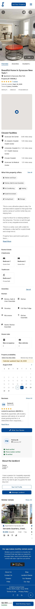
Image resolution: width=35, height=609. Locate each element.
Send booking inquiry (23, 604)
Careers (8, 578)
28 (26, 387)
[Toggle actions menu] (30, 595)
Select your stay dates (8, 357)
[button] (27, 357)
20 (22, 384)
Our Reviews (26, 578)
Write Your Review (18, 430)
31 (8, 391)
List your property (18, 4)
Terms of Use (11, 591)
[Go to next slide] (32, 57)
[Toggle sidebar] (31, 4)
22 (30, 384)
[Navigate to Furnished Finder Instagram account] (17, 595)
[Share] (24, 12)
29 (30, 387)
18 (13, 384)
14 (26, 380)
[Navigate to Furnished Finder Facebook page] (13, 595)
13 (21, 380)
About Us (8, 572)
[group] (15, 529)
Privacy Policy (23, 591)
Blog (26, 572)
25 (13, 387)
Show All (29, 398)
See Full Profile (17, 487)
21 (26, 384)
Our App (27, 582)
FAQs (8, 582)
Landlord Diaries (26, 575)
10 (8, 380)
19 (17, 384)
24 (9, 387)
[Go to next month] (32, 365)
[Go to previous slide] (25, 57)
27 (22, 387)
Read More (5, 424)
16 (4, 384)
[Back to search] (3, 12)
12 (17, 380)
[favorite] (24, 507)
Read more (7, 241)
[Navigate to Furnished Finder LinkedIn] (22, 595)
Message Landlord (18, 492)
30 (4, 391)
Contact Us (8, 575)
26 (17, 387)
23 (4, 387)
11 (13, 380)
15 (30, 380)
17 (8, 384)
